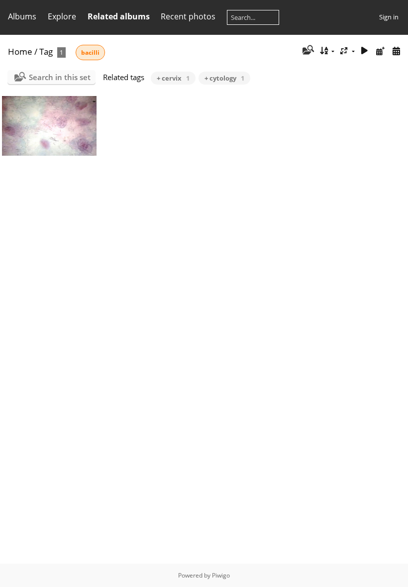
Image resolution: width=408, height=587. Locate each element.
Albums (22, 16)
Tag (46, 51)
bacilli (90, 52)
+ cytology (224, 78)
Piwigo (221, 575)
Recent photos (188, 16)
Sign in (389, 16)
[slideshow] (365, 51)
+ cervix (173, 78)
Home (20, 51)
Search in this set (60, 77)
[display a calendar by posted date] (380, 51)
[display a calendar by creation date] (396, 51)
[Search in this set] (307, 51)
